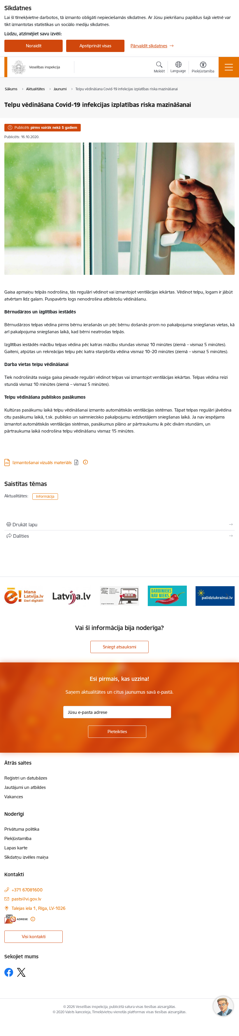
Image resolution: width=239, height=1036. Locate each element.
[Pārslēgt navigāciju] (229, 67)
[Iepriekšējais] (12, 596)
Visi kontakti (33, 936)
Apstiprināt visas (95, 45)
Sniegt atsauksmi (119, 647)
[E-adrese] (16, 919)
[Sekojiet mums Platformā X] (21, 972)
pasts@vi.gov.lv (26, 899)
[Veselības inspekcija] (36, 67)
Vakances (13, 796)
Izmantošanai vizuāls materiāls (42, 462)
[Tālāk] (227, 596)
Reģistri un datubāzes (25, 778)
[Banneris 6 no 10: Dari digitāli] (23, 595)
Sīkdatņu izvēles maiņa (26, 857)
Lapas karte (15, 848)
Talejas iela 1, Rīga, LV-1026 (39, 908)
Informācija (45, 496)
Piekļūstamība (17, 838)
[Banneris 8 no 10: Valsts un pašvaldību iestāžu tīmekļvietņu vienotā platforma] (119, 595)
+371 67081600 (27, 890)
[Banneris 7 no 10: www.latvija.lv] (71, 595)
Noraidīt (33, 45)
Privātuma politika (21, 829)
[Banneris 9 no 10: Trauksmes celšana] (167, 595)
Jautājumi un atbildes (25, 787)
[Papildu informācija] (85, 462)
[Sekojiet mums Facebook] (8, 972)
